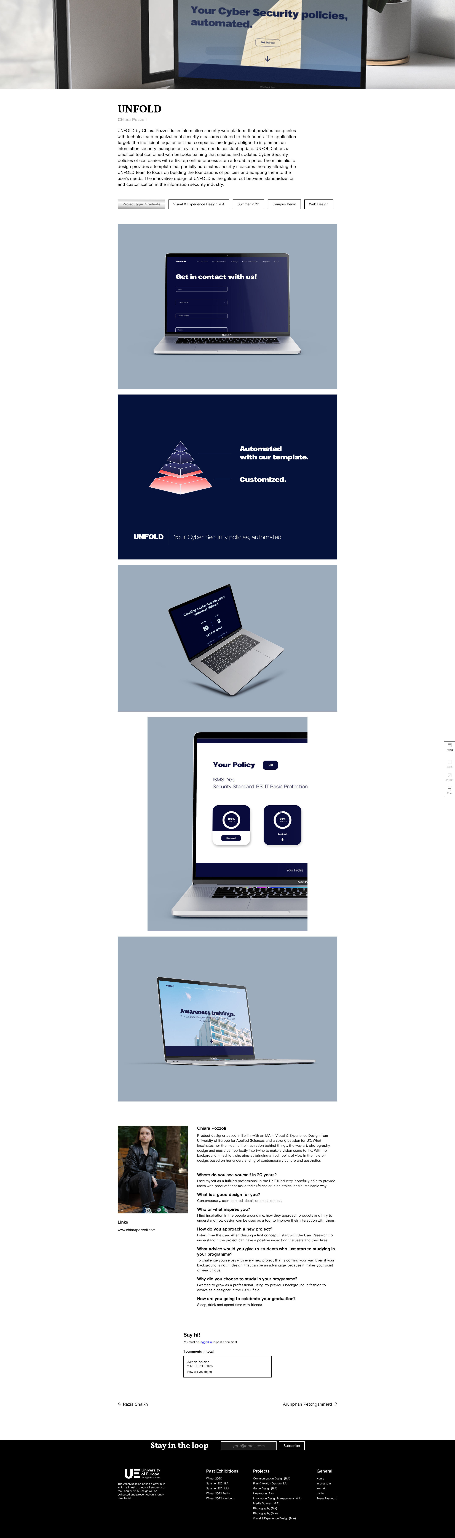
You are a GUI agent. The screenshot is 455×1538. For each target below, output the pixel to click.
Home (449, 749)
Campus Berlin (284, 204)
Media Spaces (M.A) (266, 1503)
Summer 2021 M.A (217, 1488)
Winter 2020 (214, 1478)
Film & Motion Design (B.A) (270, 1483)
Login (320, 1493)
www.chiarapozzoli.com (137, 1230)
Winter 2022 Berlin (218, 1493)
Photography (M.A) (265, 1513)
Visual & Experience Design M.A (198, 204)
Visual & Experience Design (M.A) (274, 1518)
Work (450, 766)
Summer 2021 (248, 204)
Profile (449, 780)
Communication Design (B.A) (271, 1478)
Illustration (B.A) (263, 1493)
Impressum (324, 1483)
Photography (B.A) (265, 1508)
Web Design (318, 204)
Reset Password (327, 1498)
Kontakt (321, 1488)
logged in (206, 1342)
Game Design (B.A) (265, 1488)
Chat (450, 793)
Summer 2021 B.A (217, 1483)
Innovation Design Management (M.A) (277, 1498)
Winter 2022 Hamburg (220, 1498)
